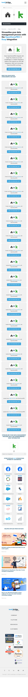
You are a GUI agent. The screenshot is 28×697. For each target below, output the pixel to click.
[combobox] (14, 454)
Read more (4, 551)
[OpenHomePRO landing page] (8, 15)
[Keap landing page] (20, 15)
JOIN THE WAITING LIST (14, 69)
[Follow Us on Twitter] (23, 670)
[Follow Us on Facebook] (4, 670)
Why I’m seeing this (8, 7)
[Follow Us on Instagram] (9, 670)
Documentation (7, 24)
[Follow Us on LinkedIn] (13, 670)
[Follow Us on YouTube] (18, 670)
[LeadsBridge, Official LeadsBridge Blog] (7, 2)
